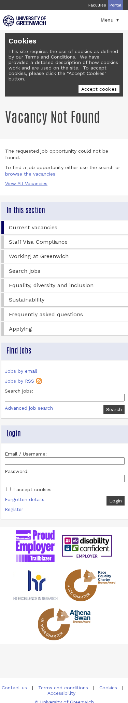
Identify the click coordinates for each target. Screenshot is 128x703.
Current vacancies (33, 227)
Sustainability (26, 299)
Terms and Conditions (50, 57)
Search (114, 409)
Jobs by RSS (19, 381)
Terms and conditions (63, 687)
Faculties (97, 5)
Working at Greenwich (39, 256)
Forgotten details (24, 499)
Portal (115, 5)
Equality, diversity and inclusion (51, 285)
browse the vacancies (30, 174)
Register (14, 509)
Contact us (14, 687)
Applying (20, 328)
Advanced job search (29, 408)
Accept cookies (99, 89)
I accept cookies (32, 489)
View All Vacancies (26, 183)
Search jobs (24, 271)
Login (115, 500)
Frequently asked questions (46, 314)
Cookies (108, 687)
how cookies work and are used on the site (63, 65)
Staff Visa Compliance (38, 242)
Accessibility (61, 693)
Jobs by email (21, 371)
